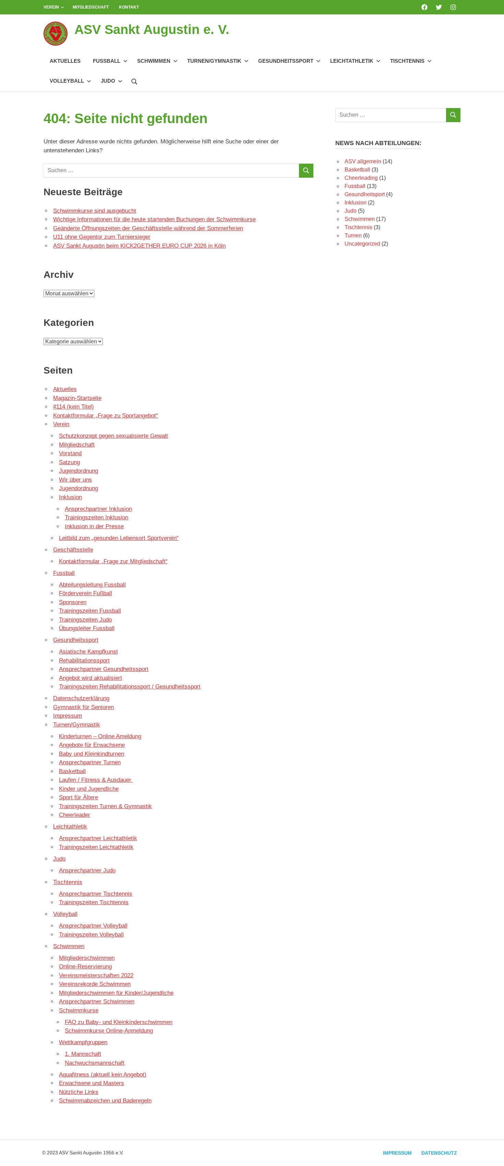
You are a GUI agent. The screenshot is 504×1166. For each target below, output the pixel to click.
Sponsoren (72, 602)
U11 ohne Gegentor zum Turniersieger (102, 237)
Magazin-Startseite (77, 398)
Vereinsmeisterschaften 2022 (96, 975)
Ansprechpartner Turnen (90, 762)
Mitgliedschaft (91, 7)
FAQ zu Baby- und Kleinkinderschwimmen (118, 1022)
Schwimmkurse (78, 1010)
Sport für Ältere (78, 797)
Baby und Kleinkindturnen (91, 754)
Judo (108, 81)
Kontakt (129, 7)
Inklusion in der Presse (94, 526)
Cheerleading (361, 178)
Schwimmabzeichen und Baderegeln (105, 1100)
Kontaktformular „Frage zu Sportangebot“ (105, 415)
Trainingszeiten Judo (85, 619)
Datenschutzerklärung (81, 698)
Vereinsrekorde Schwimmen (95, 984)
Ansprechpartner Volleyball (93, 925)
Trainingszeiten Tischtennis (94, 902)
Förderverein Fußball (85, 593)
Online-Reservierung (85, 966)
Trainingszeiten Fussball (90, 611)
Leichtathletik (351, 61)
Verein (51, 7)
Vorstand (70, 453)
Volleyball (67, 81)
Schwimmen (153, 61)
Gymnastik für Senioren (83, 707)
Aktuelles (65, 61)
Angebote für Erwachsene (92, 745)
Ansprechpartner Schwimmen (96, 1001)
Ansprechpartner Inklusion (98, 509)
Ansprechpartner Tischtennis (95, 894)
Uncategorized (362, 244)
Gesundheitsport (365, 194)
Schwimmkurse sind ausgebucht (94, 211)
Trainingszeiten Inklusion (96, 517)
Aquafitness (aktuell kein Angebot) (102, 1074)
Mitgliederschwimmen (87, 958)
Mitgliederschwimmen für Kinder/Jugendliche (116, 993)
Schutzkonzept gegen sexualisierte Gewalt (113, 436)
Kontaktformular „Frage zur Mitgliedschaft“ (113, 561)
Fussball (106, 61)
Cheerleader (74, 815)
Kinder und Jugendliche (89, 789)
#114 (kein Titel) (73, 406)
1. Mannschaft (83, 1054)
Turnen (353, 235)
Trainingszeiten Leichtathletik (96, 847)
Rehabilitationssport (84, 660)
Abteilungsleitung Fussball (92, 584)
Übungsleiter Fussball (87, 628)
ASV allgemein (363, 161)
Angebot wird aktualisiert (90, 678)
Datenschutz (439, 1153)
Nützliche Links (78, 1092)
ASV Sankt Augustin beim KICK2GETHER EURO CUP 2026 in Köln (139, 246)
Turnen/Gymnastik (214, 61)
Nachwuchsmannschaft (94, 1063)
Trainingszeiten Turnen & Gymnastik (105, 806)
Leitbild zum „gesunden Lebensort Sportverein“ (119, 538)
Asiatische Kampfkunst (88, 651)
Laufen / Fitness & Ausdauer (96, 780)
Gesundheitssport (285, 61)
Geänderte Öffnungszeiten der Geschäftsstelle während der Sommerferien (148, 228)
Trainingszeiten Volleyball (91, 934)
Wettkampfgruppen (83, 1042)
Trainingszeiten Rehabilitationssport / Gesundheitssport (130, 686)
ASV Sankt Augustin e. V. (151, 29)
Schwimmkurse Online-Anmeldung (109, 1030)
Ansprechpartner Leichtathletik (98, 838)
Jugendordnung (78, 471)
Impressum (67, 715)
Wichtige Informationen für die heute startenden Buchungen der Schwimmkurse (154, 219)
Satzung (69, 462)
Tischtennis (407, 61)
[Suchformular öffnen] (134, 80)
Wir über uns (75, 479)
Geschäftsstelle (73, 549)
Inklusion (70, 497)
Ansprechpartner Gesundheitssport (103, 669)
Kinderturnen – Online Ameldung (100, 736)
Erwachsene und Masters (91, 1083)
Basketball (72, 771)
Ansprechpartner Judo (87, 870)
